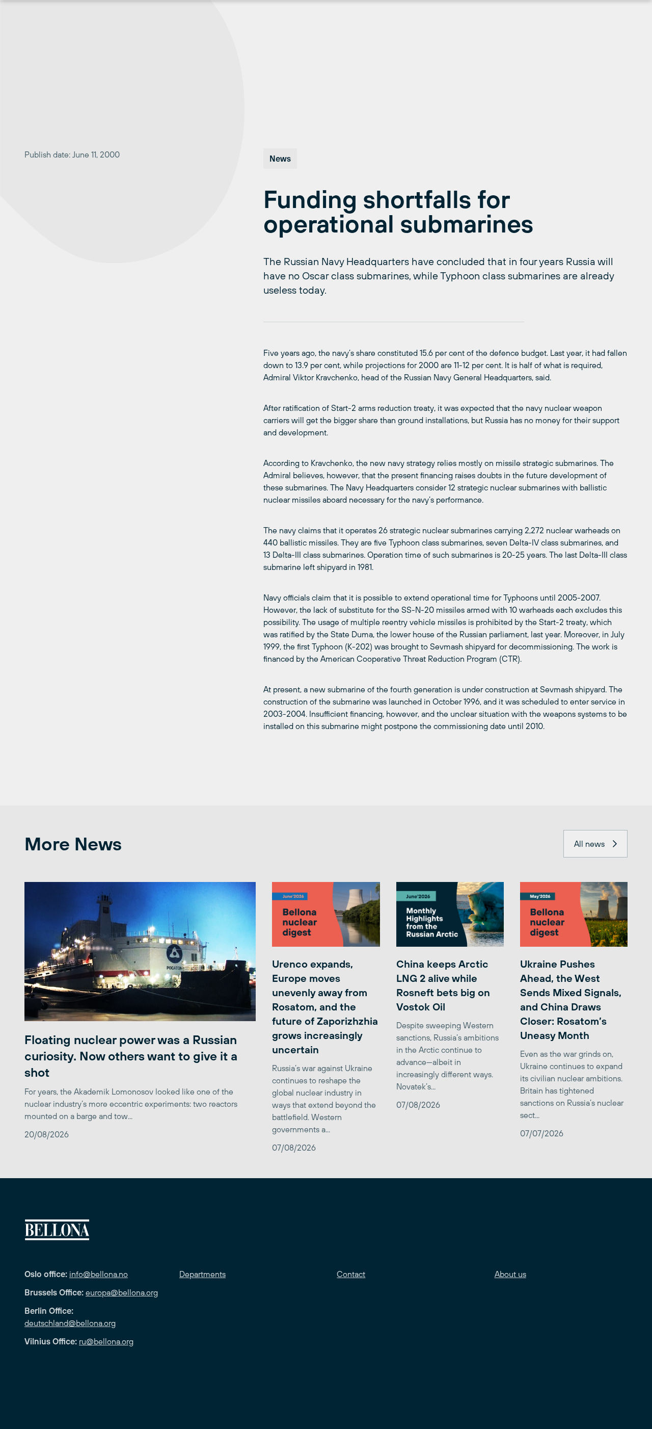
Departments (202, 1274)
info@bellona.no (98, 1274)
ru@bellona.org (106, 1341)
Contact (351, 1274)
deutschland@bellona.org (70, 1323)
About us (510, 1274)
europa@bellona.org (122, 1292)
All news (589, 843)
